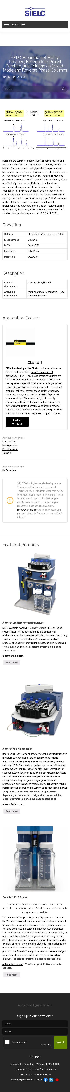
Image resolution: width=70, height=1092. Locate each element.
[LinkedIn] (51, 1080)
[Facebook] (46, 1080)
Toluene (6, 453)
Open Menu (18, 24)
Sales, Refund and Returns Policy (35, 1074)
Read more (12, 662)
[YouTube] (57, 1080)
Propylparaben (10, 449)
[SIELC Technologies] (35, 11)
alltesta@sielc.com (12, 656)
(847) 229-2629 (26, 1069)
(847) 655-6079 (48, 1069)
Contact (35, 1057)
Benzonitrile (8, 441)
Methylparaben (10, 445)
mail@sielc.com (24, 1079)
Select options (17, 422)
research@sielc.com (27, 509)
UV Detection (9, 470)
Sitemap (38, 1079)
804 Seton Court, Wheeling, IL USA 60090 (40, 1064)
